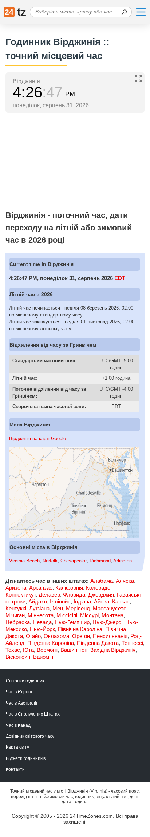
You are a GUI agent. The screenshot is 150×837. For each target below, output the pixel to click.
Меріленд (78, 608)
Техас (12, 650)
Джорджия (101, 594)
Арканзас (40, 588)
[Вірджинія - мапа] (74, 536)
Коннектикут (20, 594)
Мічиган (15, 615)
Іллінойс (60, 601)
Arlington (122, 560)
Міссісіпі (66, 615)
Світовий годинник (25, 680)
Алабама (101, 581)
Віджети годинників (26, 758)
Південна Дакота (98, 643)
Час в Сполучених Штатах (33, 714)
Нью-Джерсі (107, 622)
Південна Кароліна (50, 643)
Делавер (49, 594)
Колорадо (98, 588)
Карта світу (17, 747)
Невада (42, 622)
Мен (57, 608)
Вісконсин (17, 657)
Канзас (121, 601)
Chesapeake (73, 560)
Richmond (100, 560)
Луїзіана (39, 608)
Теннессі (132, 643)
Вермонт (47, 650)
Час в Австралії (21, 703)
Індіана (82, 601)
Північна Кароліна (80, 629)
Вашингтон (73, 650)
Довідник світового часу (30, 736)
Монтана (112, 615)
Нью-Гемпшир (72, 622)
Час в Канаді (19, 725)
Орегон (81, 636)
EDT (119, 278)
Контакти (15, 769)
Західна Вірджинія (112, 650)
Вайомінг (44, 657)
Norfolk (50, 560)
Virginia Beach (24, 560)
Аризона (15, 588)
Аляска (125, 581)
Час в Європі (19, 691)
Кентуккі (15, 608)
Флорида (74, 594)
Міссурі (89, 615)
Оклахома (56, 636)
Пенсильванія (110, 636)
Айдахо (37, 601)
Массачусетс (109, 608)
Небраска (17, 622)
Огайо (33, 636)
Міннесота (41, 615)
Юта (28, 650)
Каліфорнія (69, 588)
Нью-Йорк (42, 629)
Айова (101, 601)
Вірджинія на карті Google (37, 438)
